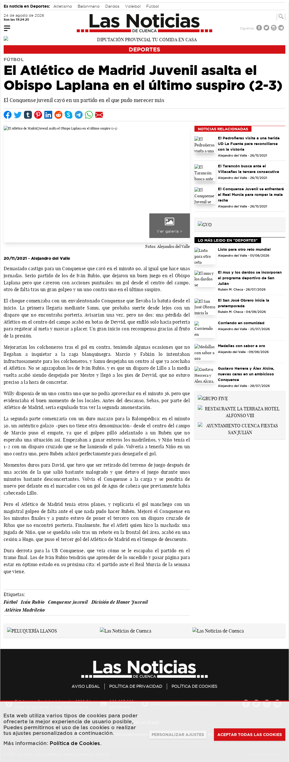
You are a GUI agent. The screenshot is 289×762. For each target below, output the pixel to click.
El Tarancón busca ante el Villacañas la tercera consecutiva (248, 169)
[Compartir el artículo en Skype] (69, 115)
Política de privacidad (135, 686)
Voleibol (133, 6)
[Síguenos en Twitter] (267, 28)
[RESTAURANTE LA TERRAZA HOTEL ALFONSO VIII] (240, 411)
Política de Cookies (194, 686)
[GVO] (205, 224)
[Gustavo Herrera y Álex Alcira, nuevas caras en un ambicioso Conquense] (205, 375)
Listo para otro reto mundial (244, 249)
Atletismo (62, 6)
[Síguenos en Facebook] (259, 28)
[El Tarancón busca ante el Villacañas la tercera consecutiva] (205, 172)
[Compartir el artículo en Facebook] (8, 115)
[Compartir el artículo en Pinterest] (38, 115)
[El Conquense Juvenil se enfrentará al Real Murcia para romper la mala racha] (205, 195)
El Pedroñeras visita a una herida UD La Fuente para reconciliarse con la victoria (249, 143)
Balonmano (89, 6)
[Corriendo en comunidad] (205, 329)
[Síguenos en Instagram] (274, 28)
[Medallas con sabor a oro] (205, 352)
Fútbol (152, 6)
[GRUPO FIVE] (213, 398)
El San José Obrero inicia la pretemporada (243, 303)
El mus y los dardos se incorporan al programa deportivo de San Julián (250, 277)
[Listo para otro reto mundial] (205, 256)
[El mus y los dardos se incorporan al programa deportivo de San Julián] (205, 278)
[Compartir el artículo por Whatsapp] (89, 115)
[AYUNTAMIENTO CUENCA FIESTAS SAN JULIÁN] (240, 428)
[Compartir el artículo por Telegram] (79, 115)
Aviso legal (86, 686)
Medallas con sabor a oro (241, 346)
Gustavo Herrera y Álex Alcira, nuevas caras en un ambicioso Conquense (246, 374)
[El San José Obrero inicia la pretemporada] (205, 306)
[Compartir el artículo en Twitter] (18, 115)
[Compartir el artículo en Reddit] (58, 115)
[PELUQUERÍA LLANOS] (32, 630)
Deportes (144, 49)
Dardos (112, 6)
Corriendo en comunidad (241, 323)
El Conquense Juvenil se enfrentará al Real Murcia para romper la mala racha (251, 194)
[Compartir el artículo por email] (99, 115)
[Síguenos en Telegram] (281, 28)
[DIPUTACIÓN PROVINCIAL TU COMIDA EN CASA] (144, 39)
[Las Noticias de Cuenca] (144, 23)
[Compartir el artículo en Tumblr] (28, 115)
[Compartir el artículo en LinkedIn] (48, 115)
